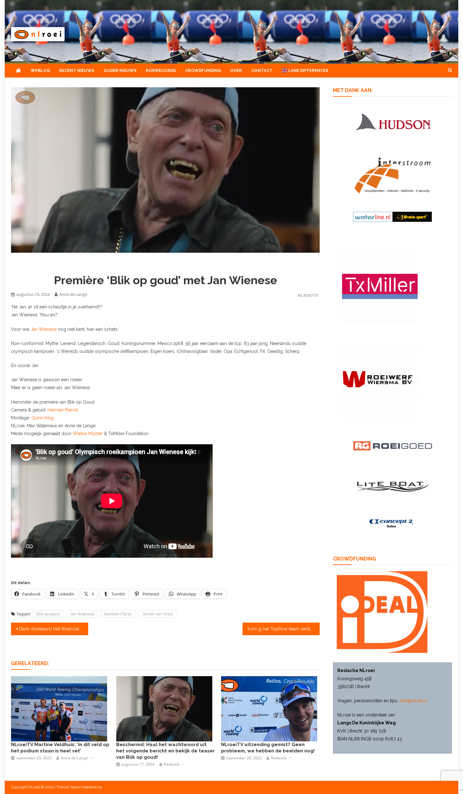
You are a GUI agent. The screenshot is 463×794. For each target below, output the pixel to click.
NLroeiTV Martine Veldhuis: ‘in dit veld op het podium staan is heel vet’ (60, 748)
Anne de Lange (73, 294)
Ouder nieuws (120, 70)
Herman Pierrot (63, 409)
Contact (261, 70)
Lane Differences (307, 70)
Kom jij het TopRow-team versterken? (284, 628)
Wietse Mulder (88, 433)
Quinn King (42, 417)
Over (236, 70)
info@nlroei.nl (413, 700)
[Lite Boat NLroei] (392, 486)
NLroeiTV (308, 295)
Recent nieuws (76, 70)
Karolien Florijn (118, 614)
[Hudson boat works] (392, 120)
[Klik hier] (380, 380)
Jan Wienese (44, 329)
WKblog (40, 70)
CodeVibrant (113, 787)
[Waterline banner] (392, 216)
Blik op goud (48, 614)
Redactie (172, 764)
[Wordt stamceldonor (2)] (380, 286)
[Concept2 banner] (392, 523)
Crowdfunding (203, 70)
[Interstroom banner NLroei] (393, 175)
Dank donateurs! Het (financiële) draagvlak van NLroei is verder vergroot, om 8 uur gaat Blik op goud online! (53, 628)
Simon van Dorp (157, 614)
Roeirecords (161, 70)
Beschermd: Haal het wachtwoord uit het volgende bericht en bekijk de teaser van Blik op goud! (165, 751)
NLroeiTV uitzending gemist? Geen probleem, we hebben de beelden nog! (268, 748)
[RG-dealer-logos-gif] (392, 445)
